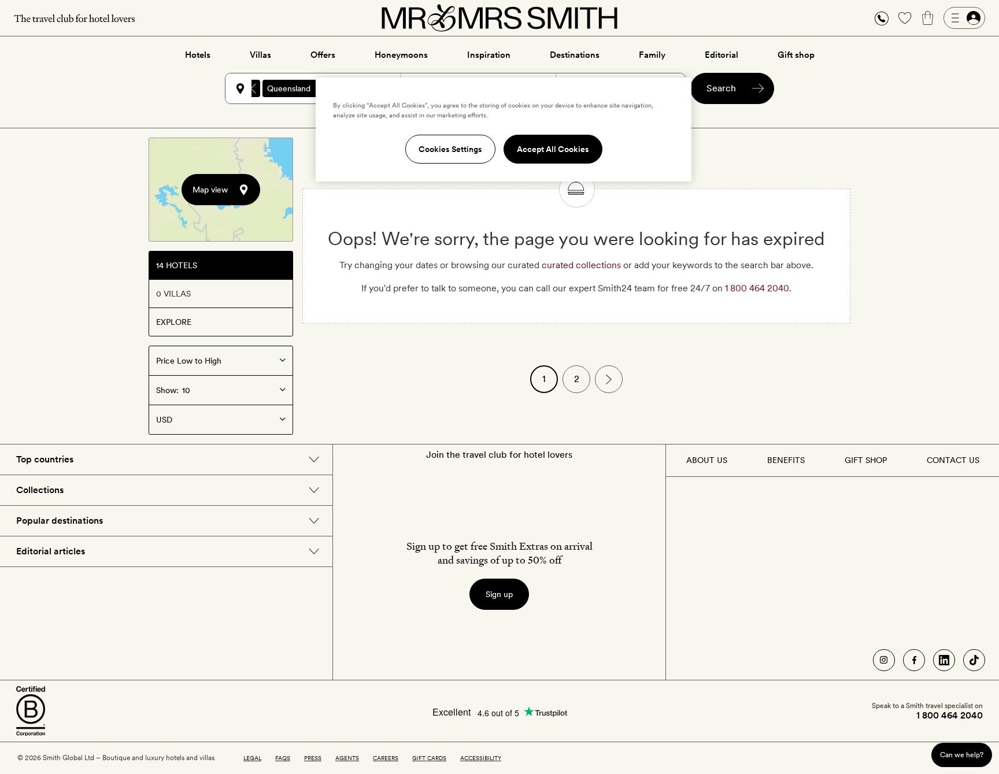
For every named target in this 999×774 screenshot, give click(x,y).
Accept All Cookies (553, 149)
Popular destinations (59, 520)
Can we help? (961, 754)
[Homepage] (499, 18)
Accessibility (480, 757)
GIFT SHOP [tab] (866, 460)
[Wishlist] (905, 18)
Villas (260, 55)
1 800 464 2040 (757, 288)
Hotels (197, 55)
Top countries (44, 459)
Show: (167, 390)
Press (312, 757)
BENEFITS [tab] (786, 460)
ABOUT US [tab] (706, 460)
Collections (40, 489)
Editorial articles (50, 551)
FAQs (282, 757)
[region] (503, 129)
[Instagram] (884, 660)
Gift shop (796, 55)
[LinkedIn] (944, 660)
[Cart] (928, 18)
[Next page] (609, 379)
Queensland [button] (288, 88)
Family (652, 55)
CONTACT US (953, 460)
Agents (347, 757)
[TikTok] (974, 660)
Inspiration (488, 55)
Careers (385, 757)
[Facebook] (914, 660)
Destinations (575, 55)
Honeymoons (401, 55)
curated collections (581, 265)
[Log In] (964, 18)
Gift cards (429, 757)
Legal (252, 757)
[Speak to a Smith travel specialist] (882, 17)
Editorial (721, 55)
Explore (173, 322)
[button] (882, 18)
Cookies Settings (450, 149)
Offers (322, 55)
